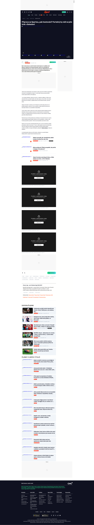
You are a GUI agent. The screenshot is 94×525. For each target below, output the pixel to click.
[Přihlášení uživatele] (67, 12)
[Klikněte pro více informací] (23, 52)
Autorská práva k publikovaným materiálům (29, 521)
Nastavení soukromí (67, 521)
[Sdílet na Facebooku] (22, 273)
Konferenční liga (42, 297)
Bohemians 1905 (49, 295)
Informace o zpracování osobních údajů (56, 521)
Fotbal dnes (25, 297)
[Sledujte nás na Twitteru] (27, 12)
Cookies (63, 521)
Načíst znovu (39, 200)
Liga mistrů (30, 297)
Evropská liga (36, 297)
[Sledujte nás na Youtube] (31, 12)
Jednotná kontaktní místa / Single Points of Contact (43, 522)
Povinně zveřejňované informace (59, 522)
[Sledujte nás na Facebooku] (22, 12)
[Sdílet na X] (24, 273)
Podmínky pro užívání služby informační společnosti (43, 521)
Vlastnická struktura (33, 522)
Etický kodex (52, 522)
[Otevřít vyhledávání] (69, 12)
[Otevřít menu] (71, 12)
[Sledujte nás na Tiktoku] (29, 12)
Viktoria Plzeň (31, 295)
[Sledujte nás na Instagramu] (24, 12)
